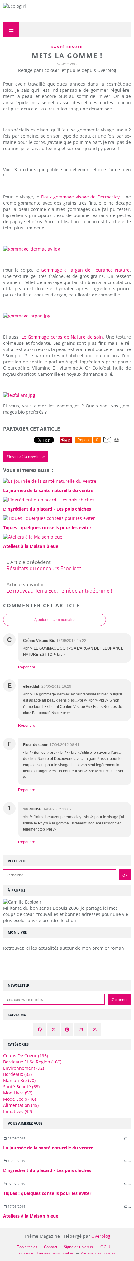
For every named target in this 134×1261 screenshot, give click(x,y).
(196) (25, 1056)
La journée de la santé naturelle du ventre (48, 1148)
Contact (50, 1247)
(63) (21, 1087)
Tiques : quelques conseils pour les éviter (47, 1193)
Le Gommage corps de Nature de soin (62, 337)
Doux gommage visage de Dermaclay (80, 197)
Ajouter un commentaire (54, 620)
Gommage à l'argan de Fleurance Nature (85, 270)
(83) (17, 1074)
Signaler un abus (79, 1247)
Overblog (100, 1236)
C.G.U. (105, 1247)
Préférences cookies (98, 1253)
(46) (19, 1099)
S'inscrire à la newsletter (26, 456)
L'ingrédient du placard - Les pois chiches (47, 1170)
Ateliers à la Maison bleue (30, 1216)
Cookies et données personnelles (45, 1253)
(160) (32, 1062)
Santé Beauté (67, 47)
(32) (17, 1111)
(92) (23, 1068)
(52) (17, 1093)
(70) (19, 1080)
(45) (21, 1105)
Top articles (27, 1247)
